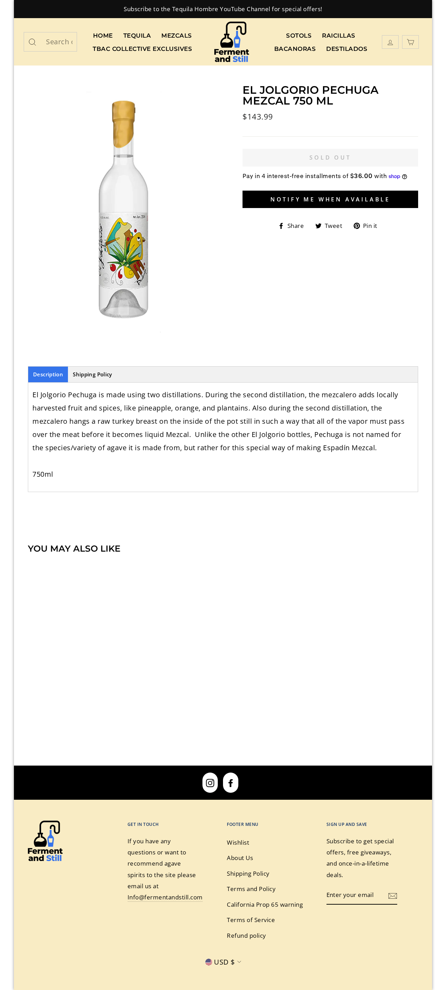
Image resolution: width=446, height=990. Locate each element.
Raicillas (338, 35)
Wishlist (238, 842)
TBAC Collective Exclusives (142, 48)
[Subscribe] (392, 895)
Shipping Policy (92, 374)
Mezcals (176, 35)
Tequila (137, 35)
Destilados (346, 48)
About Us (240, 858)
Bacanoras (295, 48)
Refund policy (246, 935)
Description (48, 374)
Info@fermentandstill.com (165, 897)
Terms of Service (251, 920)
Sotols (299, 35)
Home (103, 35)
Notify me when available (330, 199)
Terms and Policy (251, 889)
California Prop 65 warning (265, 904)
